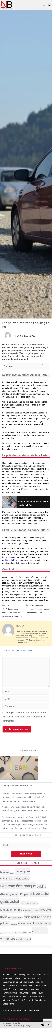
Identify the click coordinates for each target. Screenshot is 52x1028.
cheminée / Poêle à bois (14, 878)
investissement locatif (29, 903)
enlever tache (39, 893)
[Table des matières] (44, 366)
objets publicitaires (15, 918)
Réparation (18, 933)
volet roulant (23, 939)
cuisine (41, 886)
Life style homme (11, 909)
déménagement (9, 894)
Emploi (24, 894)
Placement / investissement (34, 923)
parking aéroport (36, 606)
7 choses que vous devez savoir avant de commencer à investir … (12, 612)
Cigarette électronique (18, 886)
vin (2, 938)
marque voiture (30, 910)
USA (29, 933)
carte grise (22, 871)
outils (27, 916)
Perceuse (14, 924)
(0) (48, 1025)
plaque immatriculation (7, 933)
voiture (10, 938)
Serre (24, 933)
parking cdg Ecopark (11, 560)
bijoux (12, 873)
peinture (5, 923)
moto (3, 916)
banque (4, 872)
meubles (45, 909)
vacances (39, 931)
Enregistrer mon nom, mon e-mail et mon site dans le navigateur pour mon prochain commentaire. (25, 716)
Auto (8, 606)
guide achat (9, 901)
